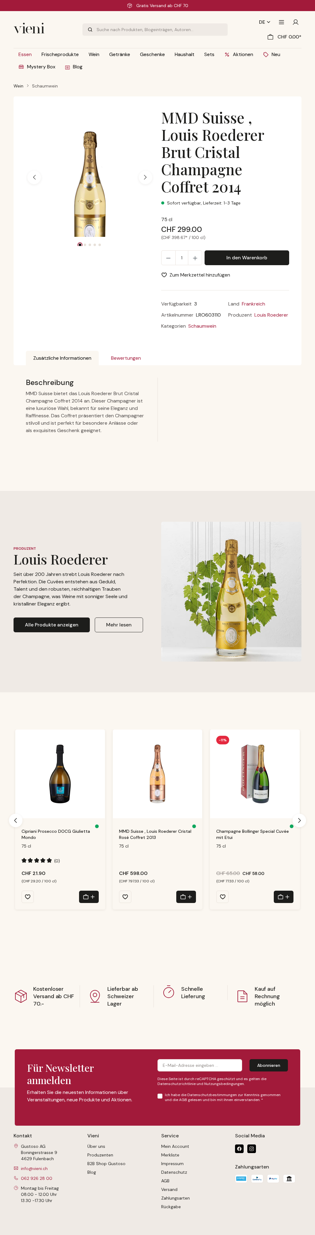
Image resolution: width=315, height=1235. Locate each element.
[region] (90, 177)
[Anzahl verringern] (168, 257)
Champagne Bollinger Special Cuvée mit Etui (252, 834)
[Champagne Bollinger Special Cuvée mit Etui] (254, 774)
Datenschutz (174, 1172)
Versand (169, 1189)
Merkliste (170, 1155)
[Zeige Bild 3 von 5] (90, 245)
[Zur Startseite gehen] (44, 29)
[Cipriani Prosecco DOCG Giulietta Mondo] (60, 774)
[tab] (62, 358)
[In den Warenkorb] (89, 897)
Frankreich (253, 304)
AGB (183, 1099)
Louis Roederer (271, 315)
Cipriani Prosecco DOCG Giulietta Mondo (56, 834)
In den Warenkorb (246, 257)
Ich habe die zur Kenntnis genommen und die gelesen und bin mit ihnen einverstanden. (223, 1097)
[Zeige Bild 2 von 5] (85, 245)
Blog (91, 1172)
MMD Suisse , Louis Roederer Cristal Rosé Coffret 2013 (155, 834)
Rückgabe (171, 1206)
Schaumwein (202, 326)
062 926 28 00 (36, 1178)
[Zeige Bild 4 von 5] (95, 245)
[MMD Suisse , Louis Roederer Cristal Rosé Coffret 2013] (157, 774)
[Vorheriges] (34, 177)
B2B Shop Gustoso (106, 1163)
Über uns (96, 1146)
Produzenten (100, 1155)
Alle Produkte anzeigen (51, 625)
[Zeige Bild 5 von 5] (99, 245)
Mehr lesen (119, 625)
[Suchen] (89, 29)
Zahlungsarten (175, 1198)
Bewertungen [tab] (126, 358)
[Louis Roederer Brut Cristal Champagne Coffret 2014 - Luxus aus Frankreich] (90, 192)
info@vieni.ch (34, 1168)
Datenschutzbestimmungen (212, 1094)
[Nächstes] (145, 177)
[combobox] (162, 29)
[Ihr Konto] (295, 22)
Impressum (172, 1163)
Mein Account (175, 1146)
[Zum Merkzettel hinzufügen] (28, 897)
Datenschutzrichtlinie (177, 1083)
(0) (41, 860)
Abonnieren (268, 1065)
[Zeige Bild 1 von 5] (80, 245)
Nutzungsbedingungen (224, 1083)
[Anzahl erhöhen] (195, 257)
